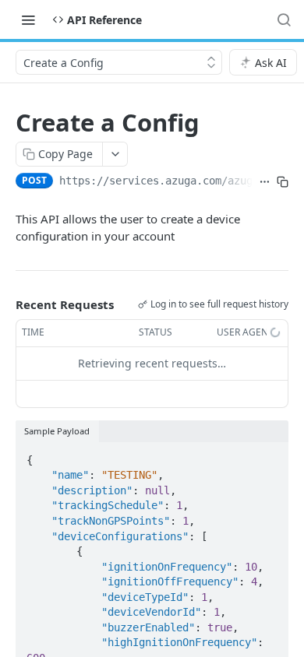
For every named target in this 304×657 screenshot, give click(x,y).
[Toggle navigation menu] (28, 19)
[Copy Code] (269, 455)
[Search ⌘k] (283, 19)
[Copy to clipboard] (282, 182)
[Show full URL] (264, 182)
